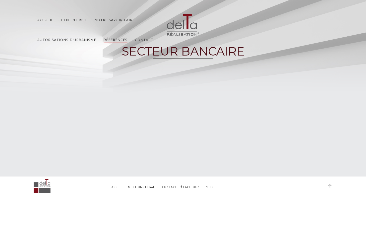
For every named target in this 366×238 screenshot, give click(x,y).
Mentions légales (143, 187)
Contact (144, 39)
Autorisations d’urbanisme (66, 39)
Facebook (191, 187)
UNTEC (208, 187)
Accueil (45, 19)
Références (115, 39)
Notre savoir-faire (114, 19)
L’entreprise (74, 19)
